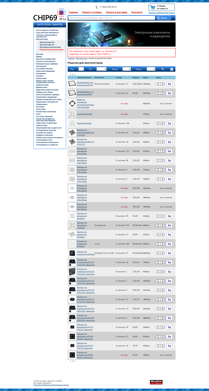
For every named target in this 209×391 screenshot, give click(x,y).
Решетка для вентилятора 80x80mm (82, 243)
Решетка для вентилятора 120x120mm (82, 160)
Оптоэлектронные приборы (47, 95)
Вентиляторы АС (47, 45)
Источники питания (44, 69)
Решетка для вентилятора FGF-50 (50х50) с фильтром (85, 327)
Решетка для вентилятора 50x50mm (82, 225)
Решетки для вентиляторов (51, 50)
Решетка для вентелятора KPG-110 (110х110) (85, 132)
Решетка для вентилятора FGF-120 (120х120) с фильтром (86, 271)
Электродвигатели (44, 140)
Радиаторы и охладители (47, 102)
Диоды (39, 57)
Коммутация (41, 78)
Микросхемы (41, 87)
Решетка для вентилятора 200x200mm (82, 188)
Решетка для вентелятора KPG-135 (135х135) (85, 141)
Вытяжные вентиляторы (50, 47)
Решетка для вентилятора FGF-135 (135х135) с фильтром (86, 280)
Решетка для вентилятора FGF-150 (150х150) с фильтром (86, 290)
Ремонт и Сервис (92, 12)
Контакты (137, 12)
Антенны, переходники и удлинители (46, 36)
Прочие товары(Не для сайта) (49, 99)
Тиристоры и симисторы (46, 123)
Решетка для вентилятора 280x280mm (82, 206)
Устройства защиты (44, 133)
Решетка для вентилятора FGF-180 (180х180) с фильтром (86, 308)
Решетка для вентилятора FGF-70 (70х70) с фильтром (85, 345)
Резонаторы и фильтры (46, 112)
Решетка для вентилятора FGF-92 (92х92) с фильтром (85, 354)
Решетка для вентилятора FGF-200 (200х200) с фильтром (86, 317)
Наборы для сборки (44, 92)
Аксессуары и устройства (47, 30)
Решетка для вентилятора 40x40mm (82, 216)
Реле (38, 114)
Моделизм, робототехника (47, 90)
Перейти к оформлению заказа (162, 13)
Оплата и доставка (116, 12)
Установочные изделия (46, 130)
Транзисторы (41, 125)
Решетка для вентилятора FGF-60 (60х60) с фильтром (85, 336)
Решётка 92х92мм (84, 123)
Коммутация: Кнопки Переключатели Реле (45, 82)
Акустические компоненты (47, 33)
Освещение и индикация (46, 97)
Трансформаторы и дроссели (48, 128)
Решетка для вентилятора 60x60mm (82, 234)
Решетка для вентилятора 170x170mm (82, 178)
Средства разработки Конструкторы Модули (45, 120)
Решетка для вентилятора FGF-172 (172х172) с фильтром (86, 299)
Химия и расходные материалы (49, 138)
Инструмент (41, 66)
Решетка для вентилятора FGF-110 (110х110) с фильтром (86, 262)
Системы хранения (44, 116)
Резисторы (40, 109)
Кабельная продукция (45, 71)
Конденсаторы (42, 85)
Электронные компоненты (47, 142)
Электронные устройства (47, 145)
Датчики (39, 54)
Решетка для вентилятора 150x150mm (82, 169)
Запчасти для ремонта (45, 61)
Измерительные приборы (47, 64)
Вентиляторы (42, 39)
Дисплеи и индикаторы (46, 59)
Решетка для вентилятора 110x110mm (82, 151)
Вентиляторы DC (47, 42)
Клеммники (41, 74)
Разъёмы (40, 107)
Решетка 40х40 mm (84, 114)
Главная (73, 12)
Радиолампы (41, 104)
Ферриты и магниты (44, 135)
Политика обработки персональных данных (51, 385)
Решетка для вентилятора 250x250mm (82, 197)
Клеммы (39, 76)
